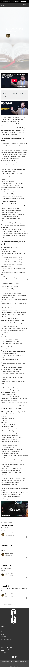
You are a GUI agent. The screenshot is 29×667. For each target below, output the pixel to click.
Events (2, 634)
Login (25, 661)
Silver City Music (5, 638)
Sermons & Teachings (6, 629)
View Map (3, 652)
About (2, 628)
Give (2, 631)
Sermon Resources (6, 639)
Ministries (3, 636)
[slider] (8, 93)
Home (2, 626)
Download (5, 97)
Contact (3, 633)
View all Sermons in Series (8, 604)
